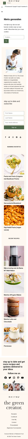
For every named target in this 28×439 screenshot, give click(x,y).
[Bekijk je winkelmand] (2, 12)
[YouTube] (20, 137)
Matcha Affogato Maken (12, 295)
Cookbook (14, 417)
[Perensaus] (14, 334)
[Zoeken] (4, 3)
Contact (14, 422)
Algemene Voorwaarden (14, 428)
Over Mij (14, 419)
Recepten (14, 414)
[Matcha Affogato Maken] (14, 283)
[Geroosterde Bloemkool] (14, 191)
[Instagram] (12, 137)
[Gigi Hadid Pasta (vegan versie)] (14, 215)
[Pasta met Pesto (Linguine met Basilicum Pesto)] (14, 164)
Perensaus (8, 346)
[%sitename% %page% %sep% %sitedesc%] (16, 7)
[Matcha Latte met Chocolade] (14, 307)
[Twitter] (9, 137)
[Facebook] (5, 137)
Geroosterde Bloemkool (12, 203)
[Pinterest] (16, 137)
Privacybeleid (14, 425)
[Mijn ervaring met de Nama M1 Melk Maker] (14, 256)
